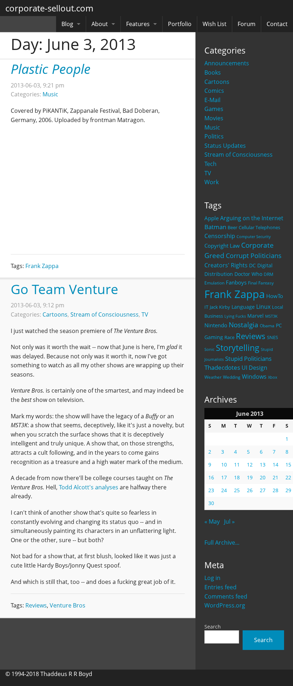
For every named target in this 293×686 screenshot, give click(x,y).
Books (212, 72)
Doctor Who (248, 274)
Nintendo (215, 325)
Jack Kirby (220, 307)
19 (250, 477)
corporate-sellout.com (49, 8)
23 (211, 490)
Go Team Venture (64, 289)
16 (211, 477)
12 (250, 464)
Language (243, 306)
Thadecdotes (222, 367)
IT (206, 307)
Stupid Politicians (248, 358)
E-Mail (212, 100)
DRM (268, 274)
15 (288, 464)
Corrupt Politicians (254, 255)
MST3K (271, 316)
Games (213, 109)
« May (212, 521)
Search (212, 626)
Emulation (214, 283)
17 (224, 477)
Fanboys (236, 282)
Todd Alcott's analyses (88, 487)
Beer (232, 228)
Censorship (219, 236)
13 (262, 464)
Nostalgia (243, 324)
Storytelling (237, 347)
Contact (277, 24)
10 (224, 464)
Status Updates (225, 146)
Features (138, 24)
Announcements (226, 63)
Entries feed (220, 587)
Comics (214, 91)
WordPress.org (224, 605)
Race (229, 337)
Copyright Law (222, 245)
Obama (267, 325)
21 (275, 477)
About (99, 24)
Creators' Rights (226, 265)
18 (237, 477)
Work (211, 182)
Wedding (231, 377)
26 (250, 490)
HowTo (274, 295)
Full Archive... (221, 542)
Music (212, 127)
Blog (67, 24)
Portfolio (180, 24)
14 (275, 464)
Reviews (250, 336)
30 (211, 503)
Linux (263, 306)
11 (237, 464)
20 (262, 477)
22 (288, 477)
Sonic (209, 349)
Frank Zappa (234, 294)
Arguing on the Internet (251, 218)
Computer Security (254, 236)
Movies (213, 118)
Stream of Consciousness (238, 154)
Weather (213, 377)
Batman (215, 227)
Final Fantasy (261, 283)
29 (288, 490)
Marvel (255, 315)
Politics (214, 136)
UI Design (254, 368)
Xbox (272, 377)
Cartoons (216, 82)
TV (144, 314)
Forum (246, 24)
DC (252, 265)
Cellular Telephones (259, 228)
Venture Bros (67, 605)
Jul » (229, 521)
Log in (212, 578)
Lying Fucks (235, 316)
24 (224, 490)
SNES (272, 337)
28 (275, 490)
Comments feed (225, 596)
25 (237, 490)
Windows (254, 376)
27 (262, 490)
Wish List (215, 24)
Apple (211, 218)
